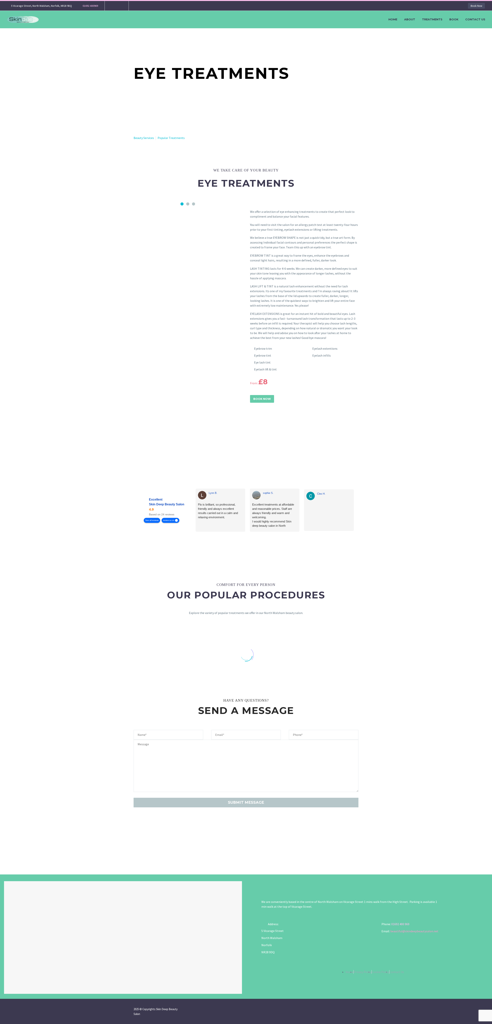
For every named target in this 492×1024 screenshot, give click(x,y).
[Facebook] (113, 5)
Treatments (432, 19)
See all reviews (152, 520)
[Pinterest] (151, 850)
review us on (168, 520)
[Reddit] (172, 850)
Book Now (476, 5)
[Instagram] (119, 5)
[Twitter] (144, 850)
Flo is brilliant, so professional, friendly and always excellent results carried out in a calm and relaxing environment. (218, 511)
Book (453, 19)
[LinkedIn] (165, 850)
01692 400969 (90, 5)
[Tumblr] (158, 850)
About (409, 19)
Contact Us (475, 19)
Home (392, 19)
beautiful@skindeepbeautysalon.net (414, 931)
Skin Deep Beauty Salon (166, 504)
